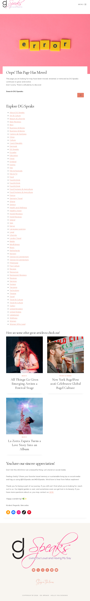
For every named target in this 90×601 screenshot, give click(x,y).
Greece (13, 204)
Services (13, 281)
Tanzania (13, 287)
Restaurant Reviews (18, 275)
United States (15, 312)
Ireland (12, 220)
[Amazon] (47, 570)
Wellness (13, 318)
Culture (13, 140)
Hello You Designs (59, 595)
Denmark (13, 146)
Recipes (13, 269)
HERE (51, 492)
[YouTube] (56, 570)
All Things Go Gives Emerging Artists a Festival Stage (24, 384)
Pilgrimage (14, 263)
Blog (11, 125)
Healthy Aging (16, 211)
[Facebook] (33, 570)
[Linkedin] (52, 570)
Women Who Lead (17, 324)
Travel (12, 296)
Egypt (12, 158)
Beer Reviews (15, 122)
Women (13, 321)
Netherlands (15, 250)
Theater (13, 293)
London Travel (15, 238)
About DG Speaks (17, 112)
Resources (14, 272)
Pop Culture (15, 266)
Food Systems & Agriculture (21, 189)
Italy (11, 223)
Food (12, 177)
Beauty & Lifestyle (17, 119)
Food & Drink (15, 180)
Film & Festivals (16, 171)
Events (12, 165)
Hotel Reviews (16, 217)
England (13, 161)
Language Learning (18, 229)
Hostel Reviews (16, 214)
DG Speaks (14, 149)
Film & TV (13, 174)
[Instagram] (42, 570)
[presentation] (24, 354)
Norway (13, 253)
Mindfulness (15, 244)
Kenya (12, 226)
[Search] (80, 95)
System (13, 284)
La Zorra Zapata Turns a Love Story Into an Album (24, 445)
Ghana (12, 201)
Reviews (13, 278)
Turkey (12, 306)
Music (12, 247)
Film (11, 168)
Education (14, 155)
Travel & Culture (16, 299)
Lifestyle (13, 235)
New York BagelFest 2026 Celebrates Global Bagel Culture (65, 384)
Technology (14, 290)
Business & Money (17, 128)
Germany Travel (16, 198)
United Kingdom (16, 309)
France (12, 195)
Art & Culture (15, 115)
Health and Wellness (18, 207)
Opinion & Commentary (19, 257)
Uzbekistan (14, 315)
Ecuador (13, 152)
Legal (12, 232)
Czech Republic (16, 143)
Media (12, 241)
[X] (38, 570)
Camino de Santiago (18, 134)
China (12, 137)
